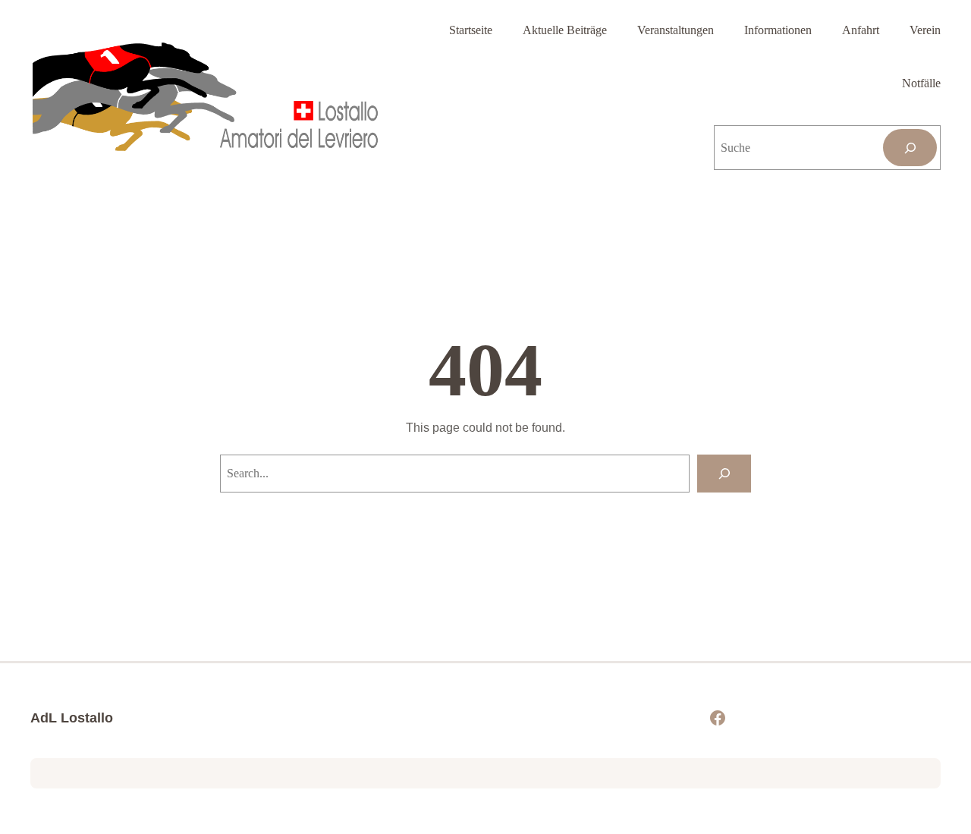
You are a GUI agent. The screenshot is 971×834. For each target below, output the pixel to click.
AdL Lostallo (71, 717)
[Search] (724, 473)
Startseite (470, 30)
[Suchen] (910, 147)
